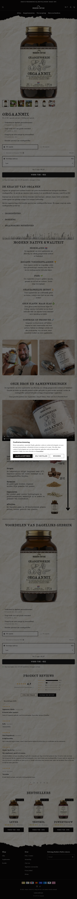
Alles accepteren (22, 456)
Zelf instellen (41, 456)
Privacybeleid (39, 451)
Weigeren (57, 456)
